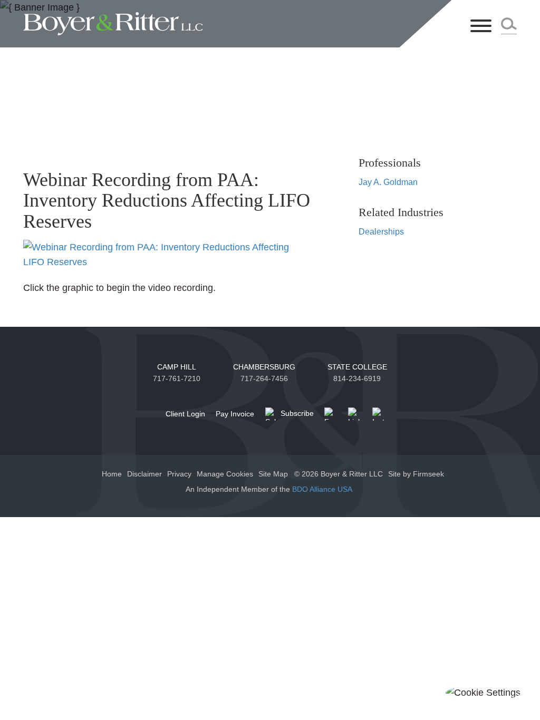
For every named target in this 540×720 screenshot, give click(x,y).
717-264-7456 (264, 378)
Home (112, 474)
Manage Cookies (225, 474)
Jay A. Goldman (388, 182)
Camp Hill (176, 367)
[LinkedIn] (354, 414)
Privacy (179, 474)
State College (357, 367)
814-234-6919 (357, 378)
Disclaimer (144, 474)
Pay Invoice (235, 414)
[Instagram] (378, 414)
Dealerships (381, 231)
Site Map (273, 474)
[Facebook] (331, 414)
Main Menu (238, 12)
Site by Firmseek (416, 474)
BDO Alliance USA (323, 489)
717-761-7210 (176, 378)
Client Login (185, 414)
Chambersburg (264, 367)
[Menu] (481, 27)
